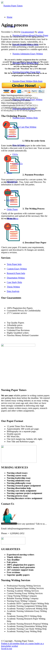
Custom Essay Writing (17, 269)
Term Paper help (14, 264)
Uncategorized (27, 32)
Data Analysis (13, 291)
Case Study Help (14, 282)
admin (40, 32)
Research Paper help (16, 273)
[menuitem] (9, 17)
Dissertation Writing (16, 278)
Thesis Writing (13, 287)
